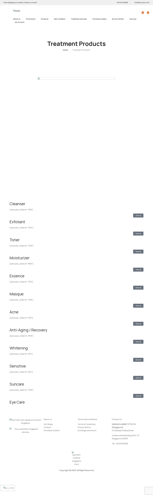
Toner (15, 239)
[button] (147, 11)
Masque (17, 294)
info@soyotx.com (141, 2)
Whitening (19, 348)
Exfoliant (17, 221)
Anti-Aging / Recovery (28, 330)
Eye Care (17, 402)
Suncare (17, 384)
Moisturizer (20, 257)
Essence (17, 276)
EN (12, 488)
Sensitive (18, 366)
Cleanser (17, 203)
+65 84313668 (122, 2)
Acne (14, 312)
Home (65, 50)
